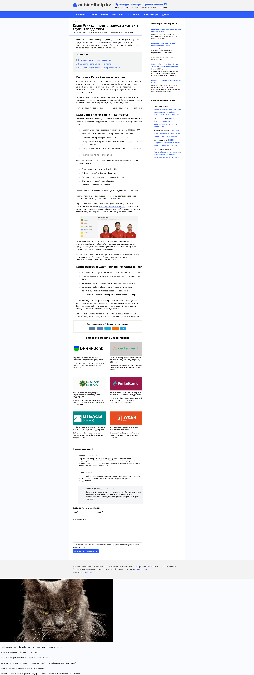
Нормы (104, 14)
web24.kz (88, 572)
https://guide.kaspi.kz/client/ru (112, 206)
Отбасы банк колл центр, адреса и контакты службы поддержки (89, 428)
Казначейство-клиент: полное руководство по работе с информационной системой (163, 45)
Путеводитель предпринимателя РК (141, 4)
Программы (118, 14)
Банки (82, 22)
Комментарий (79, 519)
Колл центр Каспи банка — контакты (95, 64)
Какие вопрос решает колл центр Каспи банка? (99, 67)
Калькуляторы (150, 14)
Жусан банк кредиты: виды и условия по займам (124, 428)
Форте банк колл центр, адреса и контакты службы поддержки (125, 393)
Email (100, 512)
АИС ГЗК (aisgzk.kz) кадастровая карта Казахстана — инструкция (167, 133)
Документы (167, 14)
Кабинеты (81, 14)
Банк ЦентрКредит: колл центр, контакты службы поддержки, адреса (125, 359)
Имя (75, 512)
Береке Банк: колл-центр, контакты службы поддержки (88, 358)
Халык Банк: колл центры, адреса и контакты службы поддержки (86, 394)
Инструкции (133, 14)
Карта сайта (142, 569)
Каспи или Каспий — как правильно (94, 60)
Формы (93, 14)
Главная (75, 22)
